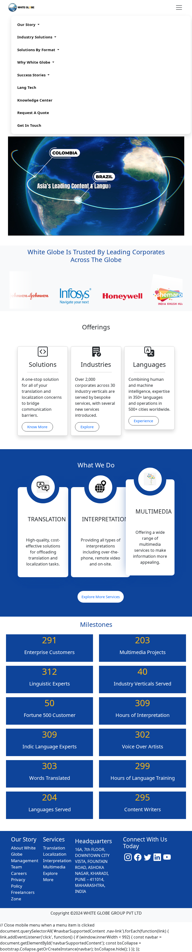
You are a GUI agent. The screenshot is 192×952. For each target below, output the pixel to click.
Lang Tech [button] (26, 87)
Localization (54, 854)
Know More (37, 426)
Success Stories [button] (31, 74)
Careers (19, 873)
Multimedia (54, 867)
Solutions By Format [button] (36, 49)
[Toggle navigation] (179, 7)
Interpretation (57, 860)
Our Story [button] (26, 24)
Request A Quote (33, 112)
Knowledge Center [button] (34, 100)
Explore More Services (101, 596)
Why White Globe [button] (34, 62)
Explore (87, 426)
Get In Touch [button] (29, 125)
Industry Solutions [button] (35, 36)
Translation (54, 848)
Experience (143, 420)
